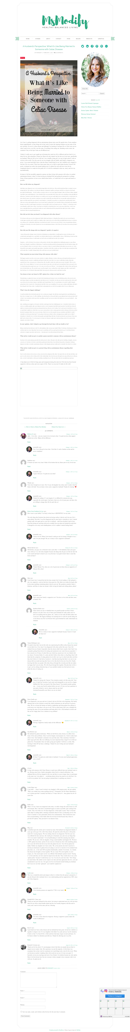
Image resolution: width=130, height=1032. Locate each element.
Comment (23, 971)
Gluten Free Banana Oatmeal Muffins (91, 107)
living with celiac (63, 418)
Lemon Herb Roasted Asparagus (89, 103)
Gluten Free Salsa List (58, 427)
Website (22, 1005)
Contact (58, 38)
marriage (71, 418)
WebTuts (78, 1030)
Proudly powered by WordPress (56, 1030)
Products (89, 38)
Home (27, 38)
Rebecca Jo (30, 434)
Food (68, 38)
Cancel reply (57, 968)
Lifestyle (101, 38)
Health (78, 38)
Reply (29, 442)
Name (22, 990)
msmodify (39, 52)
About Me (85, 88)
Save (23, 58)
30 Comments (59, 52)
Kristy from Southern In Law (35, 511)
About (48, 38)
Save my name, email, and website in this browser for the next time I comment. (44, 1012)
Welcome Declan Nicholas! (88, 114)
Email (22, 998)
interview (54, 418)
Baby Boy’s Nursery (86, 118)
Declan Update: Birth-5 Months (89, 110)
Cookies (37, 38)
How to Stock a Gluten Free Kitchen (35, 427)
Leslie (29, 873)
